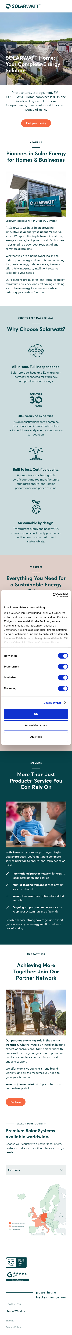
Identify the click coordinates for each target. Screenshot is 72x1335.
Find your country (36, 123)
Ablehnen (36, 736)
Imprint (10, 1320)
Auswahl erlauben (36, 725)
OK (36, 713)
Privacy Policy (13, 1327)
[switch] (63, 666)
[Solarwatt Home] (23, 6)
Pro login (15, 1102)
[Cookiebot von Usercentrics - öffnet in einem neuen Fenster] (52, 595)
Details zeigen (52, 702)
